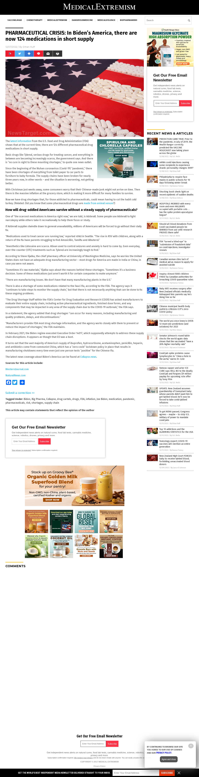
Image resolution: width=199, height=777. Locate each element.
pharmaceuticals (15, 402)
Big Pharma (38, 399)
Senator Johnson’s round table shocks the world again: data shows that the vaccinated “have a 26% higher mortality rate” (176, 340)
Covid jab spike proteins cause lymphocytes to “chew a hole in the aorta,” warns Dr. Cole (175, 356)
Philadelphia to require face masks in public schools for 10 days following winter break (174, 180)
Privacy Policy (99, 766)
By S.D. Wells (175, 156)
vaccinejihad (14, 20)
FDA (82, 399)
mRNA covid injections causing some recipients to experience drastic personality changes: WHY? (176, 165)
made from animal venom (98, 203)
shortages (37, 402)
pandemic (128, 399)
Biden (27, 399)
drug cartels (64, 399)
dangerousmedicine (82, 20)
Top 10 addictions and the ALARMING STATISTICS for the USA (176, 430)
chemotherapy (34, 20)
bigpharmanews (128, 20)
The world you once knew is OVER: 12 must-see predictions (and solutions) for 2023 (176, 324)
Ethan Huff (29, 47)
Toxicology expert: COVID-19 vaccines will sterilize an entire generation (174, 444)
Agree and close (169, 759)
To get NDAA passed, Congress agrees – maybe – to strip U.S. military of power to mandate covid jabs (174, 416)
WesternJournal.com (17, 369)
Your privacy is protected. (21, 450)
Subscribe (167, 772)
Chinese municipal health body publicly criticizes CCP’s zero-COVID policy (174, 309)
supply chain (51, 402)
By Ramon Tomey (176, 186)
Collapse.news (88, 356)
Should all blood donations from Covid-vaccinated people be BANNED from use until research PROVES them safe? (175, 228)
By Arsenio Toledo (177, 315)
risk (28, 402)
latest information (20, 141)
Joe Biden (102, 399)
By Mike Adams (176, 330)
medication (115, 399)
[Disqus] (74, 609)
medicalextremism (57, 20)
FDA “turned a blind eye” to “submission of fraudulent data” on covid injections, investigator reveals (175, 245)
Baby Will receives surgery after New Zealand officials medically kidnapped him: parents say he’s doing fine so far (175, 292)
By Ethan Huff (175, 171)
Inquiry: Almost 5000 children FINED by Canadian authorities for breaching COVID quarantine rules (176, 277)
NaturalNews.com (15, 375)
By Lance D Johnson (177, 347)
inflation (90, 399)
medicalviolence (106, 20)
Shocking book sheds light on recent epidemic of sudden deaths (176, 193)
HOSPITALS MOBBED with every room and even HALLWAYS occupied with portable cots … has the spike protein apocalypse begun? (176, 209)
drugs (75, 399)
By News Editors (176, 198)
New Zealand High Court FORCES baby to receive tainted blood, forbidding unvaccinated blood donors (175, 460)
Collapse (51, 399)
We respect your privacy (83, 758)
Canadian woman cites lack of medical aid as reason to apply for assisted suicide (176, 262)
